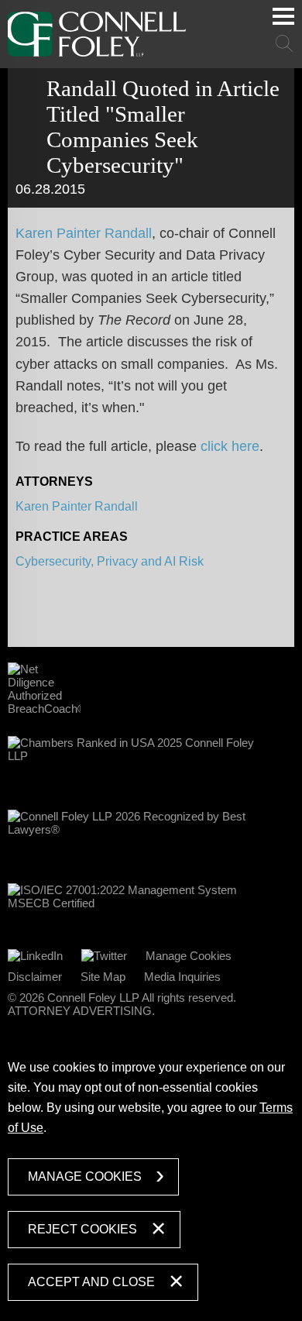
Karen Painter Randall (83, 233)
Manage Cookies (189, 955)
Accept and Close (91, 1281)
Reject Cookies (82, 1229)
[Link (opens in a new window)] (35, 955)
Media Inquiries (182, 976)
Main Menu (283, 16)
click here (230, 446)
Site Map (103, 976)
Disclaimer (35, 976)
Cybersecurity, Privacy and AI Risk (109, 561)
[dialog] (151, 1177)
